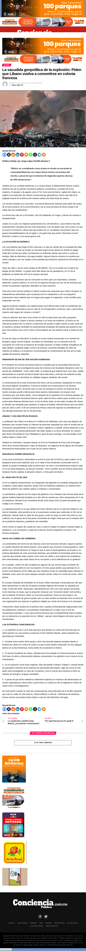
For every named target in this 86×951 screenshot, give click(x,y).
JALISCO (11, 923)
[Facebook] (4, 155)
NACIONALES (22, 923)
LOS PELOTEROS (36, 926)
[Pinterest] (22, 155)
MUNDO (49, 923)
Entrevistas (72, 923)
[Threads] (35, 155)
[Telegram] (39, 155)
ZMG (41, 923)
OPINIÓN (33, 923)
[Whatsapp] (31, 155)
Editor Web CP (17, 85)
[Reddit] (13, 155)
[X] (9, 155)
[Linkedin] (17, 155)
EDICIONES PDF (52, 926)
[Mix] (26, 155)
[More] (44, 155)
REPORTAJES (59, 923)
